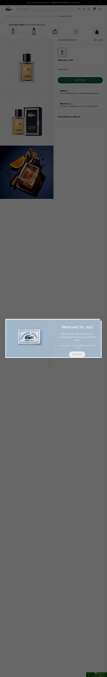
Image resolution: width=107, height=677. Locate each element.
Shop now (77, 354)
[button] (101, 319)
